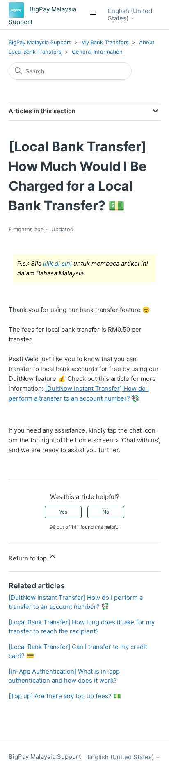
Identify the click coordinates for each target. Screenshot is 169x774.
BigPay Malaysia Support (41, 42)
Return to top (28, 558)
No (106, 512)
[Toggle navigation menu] (93, 14)
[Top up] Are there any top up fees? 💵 (65, 696)
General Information (97, 51)
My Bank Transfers (105, 42)
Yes (63, 512)
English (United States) (130, 14)
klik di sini (57, 263)
